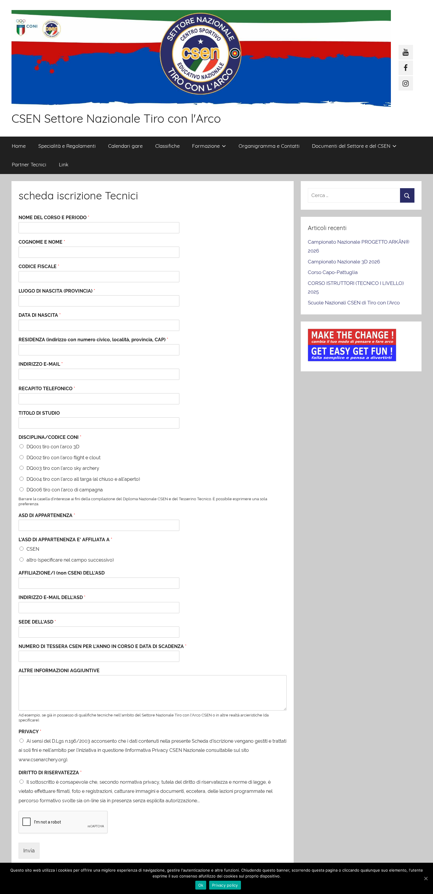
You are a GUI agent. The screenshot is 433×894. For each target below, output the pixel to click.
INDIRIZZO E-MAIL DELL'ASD (52, 597)
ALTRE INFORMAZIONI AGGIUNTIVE (59, 670)
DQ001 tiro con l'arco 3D (53, 447)
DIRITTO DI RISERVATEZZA (50, 772)
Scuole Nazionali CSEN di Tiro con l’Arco (354, 303)
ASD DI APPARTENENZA (47, 515)
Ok (201, 885)
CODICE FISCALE (39, 266)
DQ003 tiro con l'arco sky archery (63, 468)
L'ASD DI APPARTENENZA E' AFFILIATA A (65, 539)
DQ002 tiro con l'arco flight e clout (63, 457)
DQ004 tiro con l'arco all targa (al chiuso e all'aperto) (83, 479)
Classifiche (167, 146)
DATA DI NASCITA (40, 315)
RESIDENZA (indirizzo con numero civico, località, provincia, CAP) (93, 339)
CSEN (33, 549)
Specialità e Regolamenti (67, 146)
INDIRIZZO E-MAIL (41, 364)
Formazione (206, 146)
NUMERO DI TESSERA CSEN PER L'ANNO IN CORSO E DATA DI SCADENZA (102, 646)
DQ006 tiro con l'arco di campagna (65, 490)
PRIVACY (30, 731)
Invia (29, 850)
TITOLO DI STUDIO (39, 413)
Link (63, 164)
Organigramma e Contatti (269, 146)
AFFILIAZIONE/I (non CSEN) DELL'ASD (62, 573)
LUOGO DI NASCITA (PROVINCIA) (57, 291)
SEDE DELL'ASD (37, 622)
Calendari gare (125, 146)
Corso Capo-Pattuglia (333, 272)
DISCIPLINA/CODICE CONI (50, 437)
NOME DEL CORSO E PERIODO (54, 217)
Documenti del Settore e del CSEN (351, 146)
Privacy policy (225, 885)
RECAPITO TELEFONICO (47, 388)
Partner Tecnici (29, 164)
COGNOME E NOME (42, 242)
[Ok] (426, 878)
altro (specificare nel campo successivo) (70, 560)
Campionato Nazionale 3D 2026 (344, 262)
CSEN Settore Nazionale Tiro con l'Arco (116, 118)
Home (19, 146)
